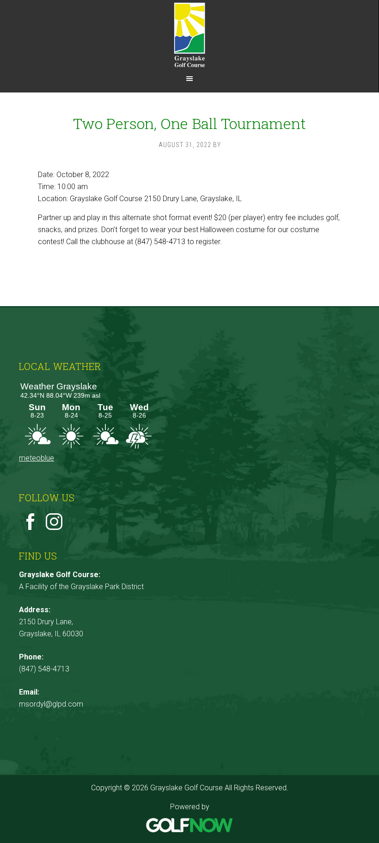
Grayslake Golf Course (189, 34)
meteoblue (36, 458)
